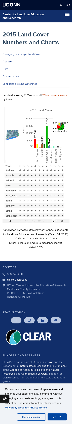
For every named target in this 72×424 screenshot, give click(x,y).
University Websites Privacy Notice (26, 407)
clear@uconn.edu (17, 279)
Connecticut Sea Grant (34, 373)
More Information (31, 417)
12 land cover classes (54, 95)
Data (5, 69)
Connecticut (10, 76)
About (6, 61)
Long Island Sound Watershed (20, 84)
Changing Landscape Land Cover (22, 54)
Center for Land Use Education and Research (23, 16)
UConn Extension (43, 362)
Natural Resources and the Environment (43, 366)
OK (55, 416)
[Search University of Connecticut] (61, 5)
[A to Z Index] (68, 5)
